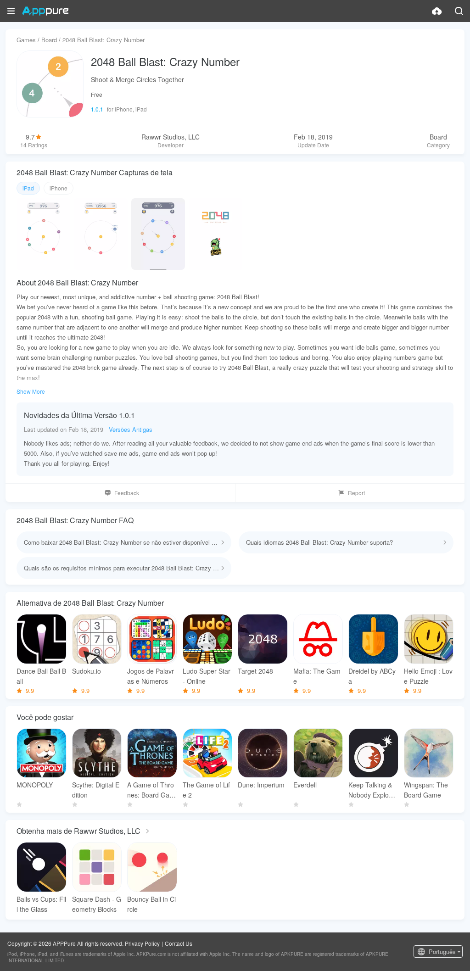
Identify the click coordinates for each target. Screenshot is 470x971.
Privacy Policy (142, 943)
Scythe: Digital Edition (95, 789)
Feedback (126, 493)
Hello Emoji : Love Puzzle (428, 676)
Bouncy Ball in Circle (151, 904)
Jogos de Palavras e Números (150, 676)
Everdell (305, 784)
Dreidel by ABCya (372, 676)
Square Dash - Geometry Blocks (96, 904)
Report (356, 493)
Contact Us (178, 943)
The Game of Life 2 (206, 789)
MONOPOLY (35, 784)
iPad (28, 188)
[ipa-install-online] (437, 11)
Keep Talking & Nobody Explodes (372, 790)
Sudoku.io (86, 670)
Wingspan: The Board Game (426, 789)
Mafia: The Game (317, 676)
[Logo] (45, 11)
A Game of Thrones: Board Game (151, 790)
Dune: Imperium (261, 784)
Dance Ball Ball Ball (41, 676)
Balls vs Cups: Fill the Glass (41, 904)
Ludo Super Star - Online (206, 676)
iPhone (58, 188)
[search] (459, 11)
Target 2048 (255, 670)
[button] (11, 11)
